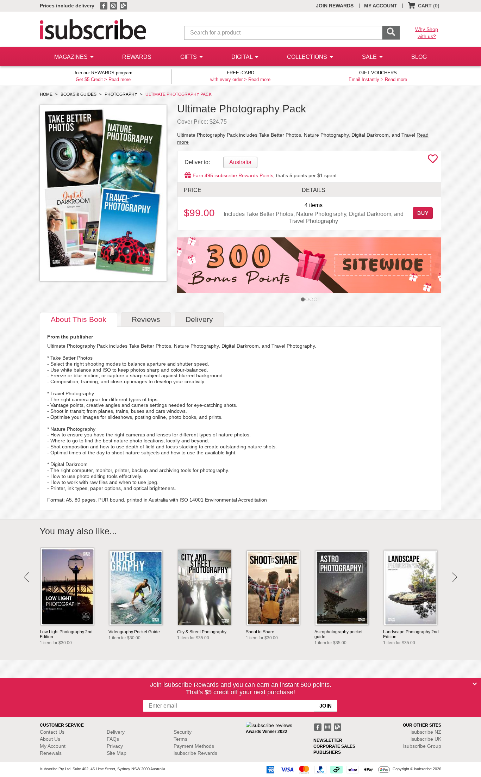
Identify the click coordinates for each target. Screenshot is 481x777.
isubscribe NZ (426, 732)
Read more (119, 79)
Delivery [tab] (199, 319)
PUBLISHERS (327, 752)
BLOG (419, 57)
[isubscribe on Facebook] (104, 5)
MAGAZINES (71, 57)
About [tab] (78, 319)
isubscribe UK (426, 739)
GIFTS (189, 57)
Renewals (51, 753)
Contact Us (52, 732)
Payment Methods (194, 746)
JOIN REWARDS (335, 5)
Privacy (115, 746)
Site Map (116, 753)
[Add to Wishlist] (433, 160)
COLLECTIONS (308, 57)
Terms (180, 739)
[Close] (474, 684)
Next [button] (454, 577)
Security (183, 732)
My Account (52, 746)
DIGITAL (242, 57)
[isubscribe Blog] (123, 5)
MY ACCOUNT (380, 5)
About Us (50, 739)
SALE (370, 57)
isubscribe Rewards (195, 753)
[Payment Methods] (327, 769)
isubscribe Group (422, 746)
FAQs (113, 739)
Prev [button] (26, 577)
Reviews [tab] (146, 319)
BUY (423, 213)
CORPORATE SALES (334, 746)
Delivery (116, 732)
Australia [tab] (240, 162)
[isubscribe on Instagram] (114, 5)
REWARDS (136, 57)
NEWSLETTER (327, 740)
